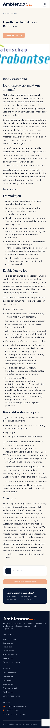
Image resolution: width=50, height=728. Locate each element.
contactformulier (19, 714)
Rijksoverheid (8, 651)
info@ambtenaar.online (16, 706)
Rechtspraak (8, 658)
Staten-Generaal (10, 654)
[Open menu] (44, 4)
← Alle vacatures (10, 14)
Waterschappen (9, 639)
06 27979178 (12, 710)
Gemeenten (8, 643)
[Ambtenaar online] (17, 4)
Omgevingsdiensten (11, 662)
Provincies (7, 647)
